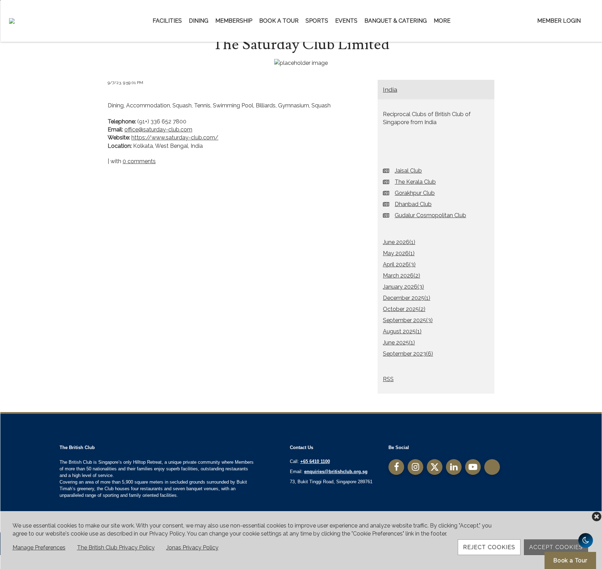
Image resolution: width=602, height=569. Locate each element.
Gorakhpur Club (415, 193)
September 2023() (408, 353)
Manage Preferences (39, 547)
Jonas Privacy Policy (192, 547)
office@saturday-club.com (158, 129)
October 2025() (404, 309)
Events (346, 20)
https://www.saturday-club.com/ (174, 137)
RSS (388, 379)
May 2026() (399, 253)
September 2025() (408, 320)
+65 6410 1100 (315, 461)
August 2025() (402, 331)
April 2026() (399, 264)
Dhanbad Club (413, 204)
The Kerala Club (415, 182)
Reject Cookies (489, 547)
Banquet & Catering (395, 20)
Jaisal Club (408, 170)
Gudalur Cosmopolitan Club (430, 215)
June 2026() (399, 242)
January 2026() (403, 286)
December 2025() (406, 298)
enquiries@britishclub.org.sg (336, 471)
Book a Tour (279, 20)
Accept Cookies (556, 547)
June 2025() (399, 342)
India (390, 89)
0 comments (139, 161)
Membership (233, 20)
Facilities (167, 20)
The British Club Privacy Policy (116, 547)
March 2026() (401, 275)
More (442, 20)
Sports (317, 20)
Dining (198, 20)
